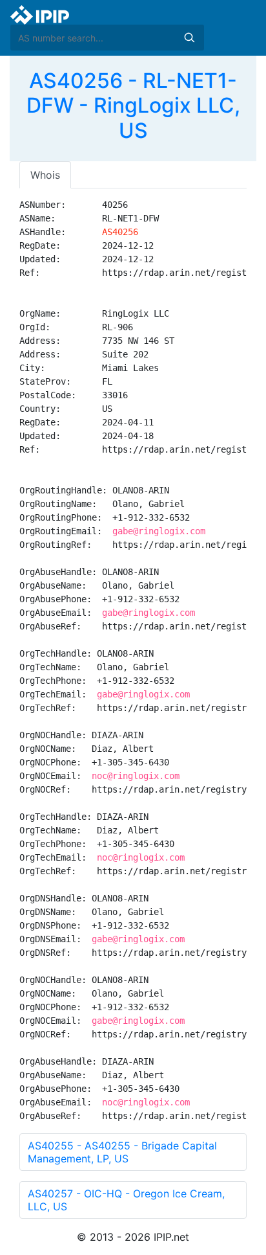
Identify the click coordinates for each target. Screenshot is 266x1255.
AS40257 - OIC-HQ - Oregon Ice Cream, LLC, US (126, 1200)
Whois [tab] (45, 174)
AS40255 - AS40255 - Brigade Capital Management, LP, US (122, 1152)
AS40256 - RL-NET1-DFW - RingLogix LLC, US (133, 105)
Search (189, 37)
